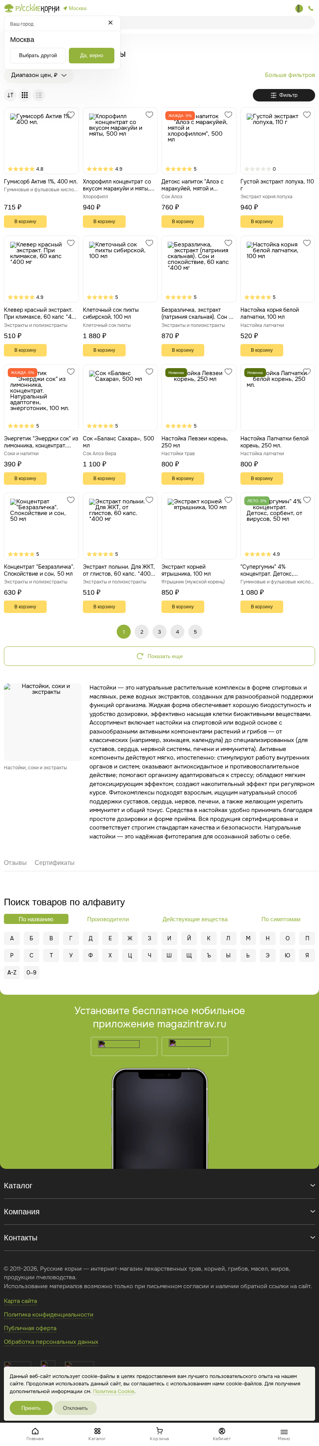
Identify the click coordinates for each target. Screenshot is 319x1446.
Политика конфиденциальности (48, 1315)
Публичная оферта (30, 1328)
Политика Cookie (113, 1391)
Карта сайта (20, 1301)
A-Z (11, 972)
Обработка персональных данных (51, 1342)
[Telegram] (299, 8)
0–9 (31, 972)
